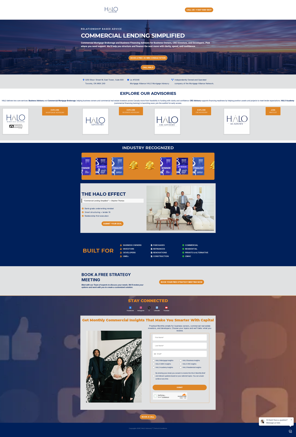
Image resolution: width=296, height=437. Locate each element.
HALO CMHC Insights (163, 364)
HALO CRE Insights (189, 364)
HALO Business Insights (191, 360)
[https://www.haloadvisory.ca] (114, 10)
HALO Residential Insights (192, 367)
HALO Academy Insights (164, 367)
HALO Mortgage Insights (164, 360)
